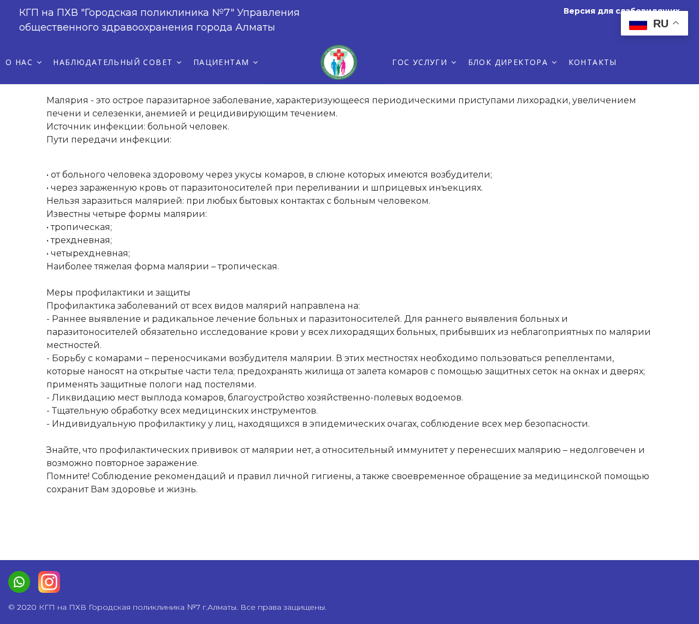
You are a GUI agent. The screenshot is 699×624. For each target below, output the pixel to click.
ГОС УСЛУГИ (419, 62)
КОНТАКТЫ (592, 62)
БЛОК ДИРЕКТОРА (508, 62)
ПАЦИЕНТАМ (221, 62)
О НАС (19, 62)
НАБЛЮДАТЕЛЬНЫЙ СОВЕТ (113, 62)
